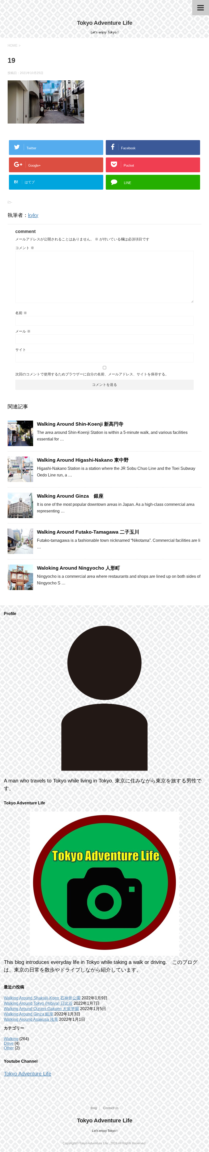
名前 (21, 313)
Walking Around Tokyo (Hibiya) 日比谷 (38, 1003)
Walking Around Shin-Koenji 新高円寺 (80, 424)
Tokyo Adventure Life (104, 23)
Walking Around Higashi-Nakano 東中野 (83, 460)
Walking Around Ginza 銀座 (70, 496)
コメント (24, 248)
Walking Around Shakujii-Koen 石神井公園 (42, 998)
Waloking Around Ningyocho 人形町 (78, 568)
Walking (11, 1039)
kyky (33, 215)
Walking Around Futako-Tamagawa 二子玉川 (88, 532)
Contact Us (111, 1108)
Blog (93, 1108)
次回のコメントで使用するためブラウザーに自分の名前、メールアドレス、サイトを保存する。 (92, 374)
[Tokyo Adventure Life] (104, 698)
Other (9, 1048)
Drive (9, 1043)
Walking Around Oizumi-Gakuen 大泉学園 (41, 1009)
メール (23, 331)
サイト (20, 350)
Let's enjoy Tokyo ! (104, 1131)
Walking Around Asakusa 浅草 (31, 1019)
